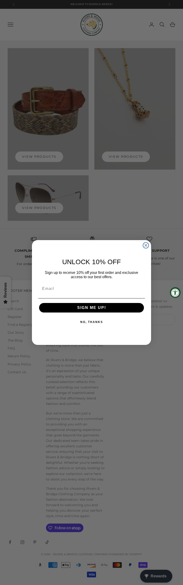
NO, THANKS (91, 322)
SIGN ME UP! (91, 308)
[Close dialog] (146, 245)
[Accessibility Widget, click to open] (175, 292)
